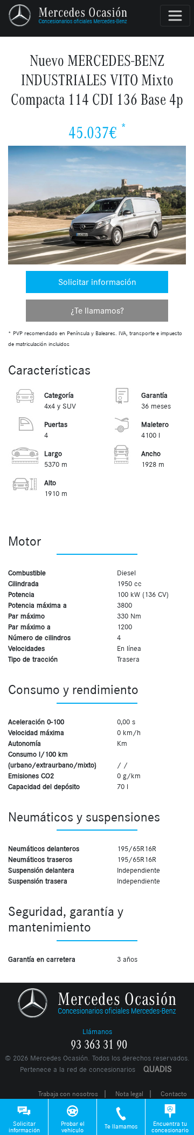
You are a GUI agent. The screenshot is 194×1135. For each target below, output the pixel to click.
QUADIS (157, 1069)
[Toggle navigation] (175, 15)
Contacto (174, 1094)
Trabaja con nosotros (68, 1094)
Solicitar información (97, 282)
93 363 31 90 (99, 1044)
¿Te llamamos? (97, 310)
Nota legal (129, 1094)
